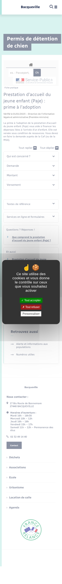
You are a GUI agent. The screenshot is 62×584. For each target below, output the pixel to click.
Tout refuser (32, 307)
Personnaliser (31, 313)
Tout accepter (32, 300)
